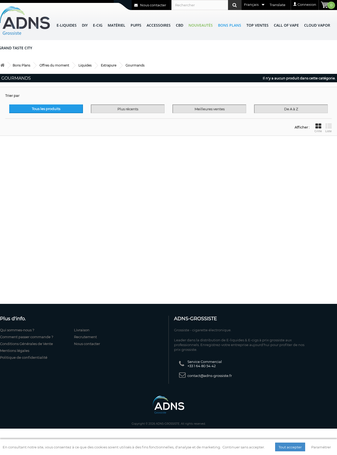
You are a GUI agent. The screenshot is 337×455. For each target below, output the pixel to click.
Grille (318, 131)
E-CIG (97, 25)
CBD (179, 25)
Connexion (307, 4)
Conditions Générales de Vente (26, 344)
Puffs (136, 25)
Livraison (82, 330)
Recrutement (85, 337)
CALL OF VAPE (286, 25)
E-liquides (67, 25)
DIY (85, 25)
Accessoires (159, 25)
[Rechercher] (234, 5)
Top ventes (257, 25)
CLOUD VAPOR (317, 25)
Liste (328, 131)
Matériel (116, 25)
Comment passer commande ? (26, 337)
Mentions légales (14, 350)
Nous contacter (152, 5)
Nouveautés (201, 25)
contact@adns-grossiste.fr (209, 375)
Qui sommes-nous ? (17, 330)
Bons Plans (229, 25)
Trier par (12, 95)
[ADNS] (25, 20)
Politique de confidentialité (23, 357)
